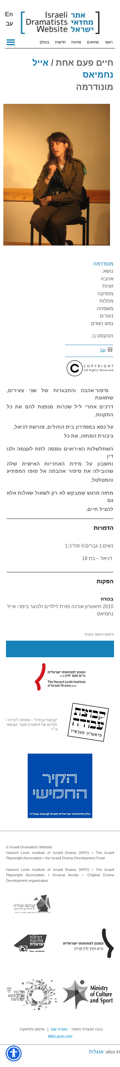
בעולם (44, 42)
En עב (9, 19)
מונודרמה (103, 263)
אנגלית (96, 1051)
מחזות (76, 42)
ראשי (109, 42)
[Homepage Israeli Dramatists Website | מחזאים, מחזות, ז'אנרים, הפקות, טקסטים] (60, 23)
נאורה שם (59, 1029)
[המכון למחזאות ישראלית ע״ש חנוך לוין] (60, 676)
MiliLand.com (60, 1036)
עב (103, 350)
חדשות (60, 42)
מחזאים (93, 42)
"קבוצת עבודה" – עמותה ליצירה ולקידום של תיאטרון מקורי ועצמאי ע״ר (31, 724)
